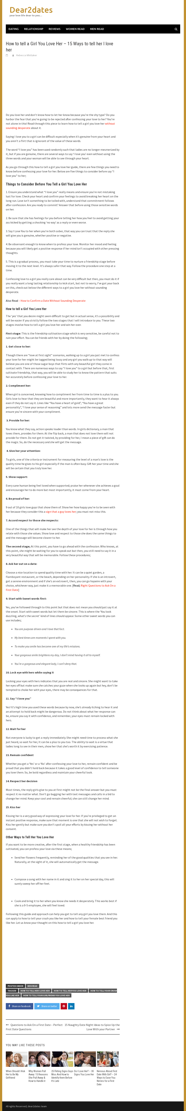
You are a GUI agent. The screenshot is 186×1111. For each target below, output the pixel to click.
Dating (14, 28)
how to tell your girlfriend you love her (46, 995)
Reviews (54, 28)
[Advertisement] (63, 87)
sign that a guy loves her (61, 511)
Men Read (97, 28)
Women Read (75, 28)
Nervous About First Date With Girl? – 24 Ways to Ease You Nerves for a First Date (107, 1078)
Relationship (33, 28)
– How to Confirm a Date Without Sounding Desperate (46, 300)
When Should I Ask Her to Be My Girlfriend (15, 1074)
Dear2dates (31, 9)
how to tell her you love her (70, 990)
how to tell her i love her (35, 990)
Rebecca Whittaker (26, 55)
